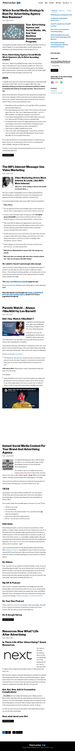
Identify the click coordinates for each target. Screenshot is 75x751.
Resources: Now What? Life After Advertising (20, 633)
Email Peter (54, 91)
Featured (54, 10)
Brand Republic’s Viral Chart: (14, 354)
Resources (62, 10)
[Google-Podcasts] (57, 82)
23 (14, 732)
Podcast (69, 10)
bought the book (17, 541)
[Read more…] (9, 155)
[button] (71, 3)
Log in (51, 747)
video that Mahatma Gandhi (17, 282)
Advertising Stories (16, 605)
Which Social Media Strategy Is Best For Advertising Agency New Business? (23, 14)
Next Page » (19, 732)
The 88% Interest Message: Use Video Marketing (23, 168)
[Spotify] (62, 82)
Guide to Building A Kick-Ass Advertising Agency (22, 293)
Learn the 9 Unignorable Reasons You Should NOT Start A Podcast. (60, 62)
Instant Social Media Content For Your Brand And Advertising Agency (23, 449)
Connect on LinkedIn (56, 93)
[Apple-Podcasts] (53, 82)
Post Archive (55, 53)
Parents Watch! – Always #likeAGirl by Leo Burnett (19, 309)
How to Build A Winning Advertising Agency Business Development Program (59, 44)
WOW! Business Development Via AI (61, 15)
